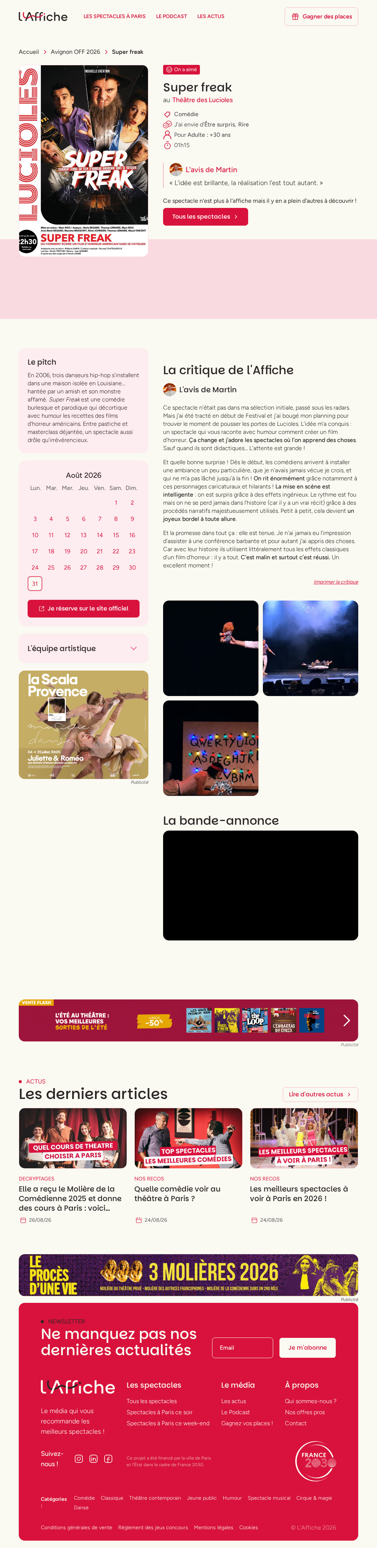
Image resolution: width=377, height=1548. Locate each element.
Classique (112, 1498)
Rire (243, 124)
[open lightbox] (210, 648)
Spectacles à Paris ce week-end (168, 1423)
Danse (81, 1507)
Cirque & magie (314, 1498)
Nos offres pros (305, 1412)
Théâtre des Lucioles (202, 100)
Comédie (186, 114)
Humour (232, 1498)
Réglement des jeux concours (153, 1527)
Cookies (248, 1527)
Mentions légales (213, 1527)
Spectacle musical (269, 1498)
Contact (296, 1423)
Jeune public (202, 1498)
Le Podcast (235, 1412)
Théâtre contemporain (155, 1498)
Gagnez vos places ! (247, 1423)
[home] (43, 16)
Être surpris (219, 124)
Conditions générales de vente (76, 1527)
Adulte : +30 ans (208, 134)
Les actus (233, 1401)
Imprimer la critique (336, 582)
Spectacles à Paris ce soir (160, 1412)
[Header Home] (188, 1020)
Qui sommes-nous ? (311, 1401)
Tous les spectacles (152, 1401)
